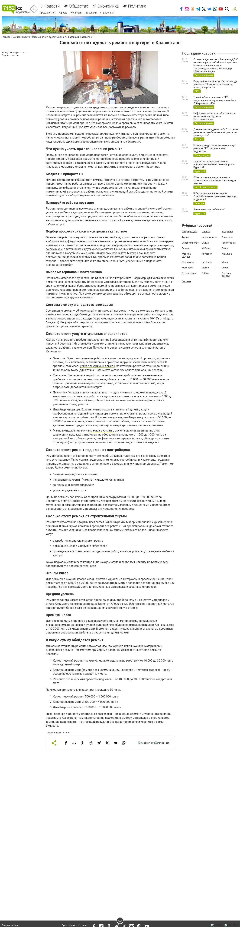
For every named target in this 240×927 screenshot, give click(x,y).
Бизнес (185, 248)
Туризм (186, 237)
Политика (137, 6)
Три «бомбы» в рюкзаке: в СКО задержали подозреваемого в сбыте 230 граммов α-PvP (214, 100)
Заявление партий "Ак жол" (209, 209)
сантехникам (54, 249)
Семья (225, 267)
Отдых (205, 242)
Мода (225, 262)
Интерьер (207, 262)
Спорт (225, 248)
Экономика (108, 6)
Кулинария (187, 267)
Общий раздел (189, 231)
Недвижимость (210, 237)
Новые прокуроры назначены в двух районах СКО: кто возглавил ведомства (214, 148)
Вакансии (91, 12)
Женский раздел (186, 255)
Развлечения (229, 242)
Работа (205, 273)
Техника (206, 231)
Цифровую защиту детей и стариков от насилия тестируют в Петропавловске (214, 116)
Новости (52, 6)
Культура (227, 253)
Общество (78, 6)
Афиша (63, 12)
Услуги (205, 267)
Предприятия (47, 12)
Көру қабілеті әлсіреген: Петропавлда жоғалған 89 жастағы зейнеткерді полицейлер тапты (215, 84)
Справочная (107, 12)
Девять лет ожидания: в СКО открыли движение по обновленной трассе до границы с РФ (215, 132)
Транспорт (227, 237)
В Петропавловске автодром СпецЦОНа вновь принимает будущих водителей (215, 196)
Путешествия (189, 273)
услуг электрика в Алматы (97, 366)
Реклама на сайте (11, 925)
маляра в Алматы (101, 430)
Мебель (206, 248)
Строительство (190, 242)
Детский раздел (226, 274)
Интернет (207, 253)
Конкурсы (76, 12)
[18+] (16, 9)
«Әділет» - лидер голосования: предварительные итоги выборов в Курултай (213, 164)
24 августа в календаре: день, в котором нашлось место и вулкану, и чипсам (214, 180)
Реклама (186, 281)
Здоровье (227, 231)
